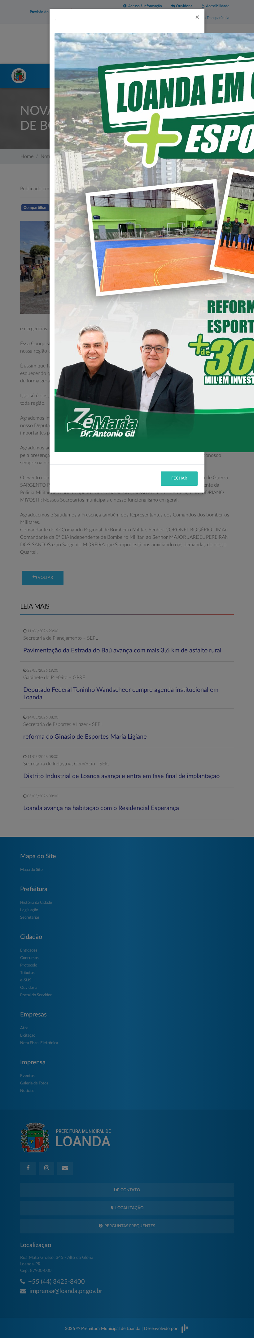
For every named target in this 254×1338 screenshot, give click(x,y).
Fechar (179, 478)
